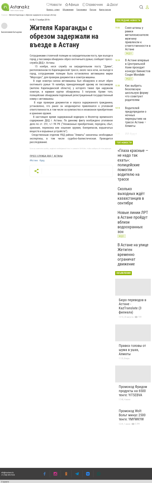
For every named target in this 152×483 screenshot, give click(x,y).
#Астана (34, 160)
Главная (4, 15)
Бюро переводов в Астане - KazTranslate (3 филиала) (132, 306)
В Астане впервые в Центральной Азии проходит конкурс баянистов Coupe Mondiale (137, 67)
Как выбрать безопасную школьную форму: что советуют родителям (137, 93)
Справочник (94, 4)
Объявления (68, 9)
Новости (56, 4)
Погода (93, 9)
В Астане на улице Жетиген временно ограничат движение (133, 254)
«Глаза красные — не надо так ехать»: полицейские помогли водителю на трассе (133, 165)
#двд (42, 160)
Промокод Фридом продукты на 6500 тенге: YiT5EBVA (133, 391)
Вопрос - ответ (53, 9)
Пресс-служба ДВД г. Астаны (46, 156)
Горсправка (81, 9)
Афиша (74, 4)
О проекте (5, 482)
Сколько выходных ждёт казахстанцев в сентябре (131, 196)
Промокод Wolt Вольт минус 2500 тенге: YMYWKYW (132, 415)
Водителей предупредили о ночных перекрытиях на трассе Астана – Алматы (135, 117)
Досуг (114, 4)
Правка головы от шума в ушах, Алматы (132, 350)
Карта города (105, 9)
